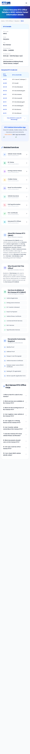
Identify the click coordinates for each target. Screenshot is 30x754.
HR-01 (4, 94)
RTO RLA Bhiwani (16, 113)
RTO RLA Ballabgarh (17, 105)
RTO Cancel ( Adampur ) (19, 79)
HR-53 (5, 79)
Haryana (17, 21)
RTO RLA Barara (16, 109)
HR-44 (5, 87)
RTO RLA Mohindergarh (18, 90)
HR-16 (4, 113)
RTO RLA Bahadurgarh (18, 102)
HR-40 (5, 98)
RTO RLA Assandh (17, 98)
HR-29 (5, 105)
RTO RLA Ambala (17, 94)
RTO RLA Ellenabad (17, 87)
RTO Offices (9, 21)
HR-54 (5, 109)
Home (2, 21)
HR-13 (4, 102)
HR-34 (5, 90)
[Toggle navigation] (26, 3)
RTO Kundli (15, 83)
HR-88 (5, 83)
